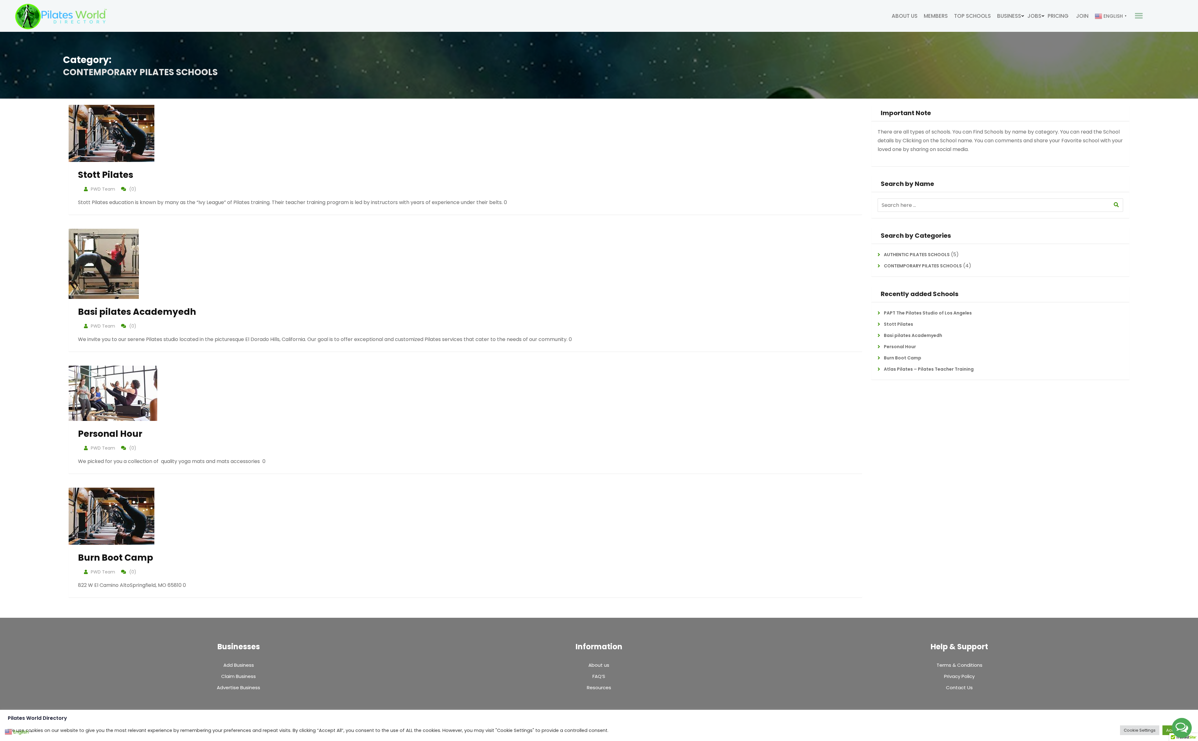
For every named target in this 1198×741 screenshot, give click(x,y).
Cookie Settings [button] (1140, 730)
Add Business (238, 665)
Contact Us (959, 687)
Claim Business (238, 676)
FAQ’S (598, 676)
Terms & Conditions (959, 665)
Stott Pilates (105, 175)
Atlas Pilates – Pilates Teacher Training (929, 369)
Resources (599, 687)
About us (905, 16)
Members (936, 16)
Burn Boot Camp (115, 558)
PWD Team (103, 189)
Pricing (1058, 16)
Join (1082, 16)
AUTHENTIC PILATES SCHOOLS (917, 254)
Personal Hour (110, 434)
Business (1009, 16)
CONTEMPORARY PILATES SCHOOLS (923, 266)
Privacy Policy (959, 676)
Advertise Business (238, 687)
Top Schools (972, 16)
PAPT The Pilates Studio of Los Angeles (928, 313)
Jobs (1034, 16)
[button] (1182, 728)
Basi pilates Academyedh (137, 312)
